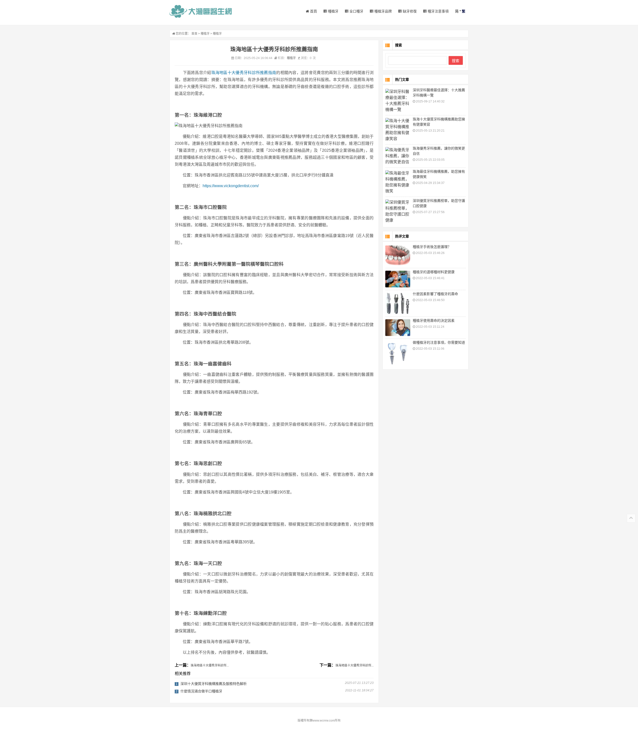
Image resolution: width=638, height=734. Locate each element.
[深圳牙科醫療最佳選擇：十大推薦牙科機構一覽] (397, 101)
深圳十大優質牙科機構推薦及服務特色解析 (213, 684)
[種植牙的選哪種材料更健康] (397, 279)
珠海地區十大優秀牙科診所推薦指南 (243, 73)
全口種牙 (355, 11)
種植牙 (332, 11)
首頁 (313, 11)
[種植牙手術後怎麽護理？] (397, 255)
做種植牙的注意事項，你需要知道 (439, 342)
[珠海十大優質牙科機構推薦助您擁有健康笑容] (397, 130)
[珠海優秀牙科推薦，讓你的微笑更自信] (397, 156)
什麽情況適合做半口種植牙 (201, 691)
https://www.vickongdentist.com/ (231, 186)
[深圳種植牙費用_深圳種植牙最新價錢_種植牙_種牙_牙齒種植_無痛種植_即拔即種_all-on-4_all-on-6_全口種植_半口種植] (200, 11)
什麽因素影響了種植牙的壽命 (435, 294)
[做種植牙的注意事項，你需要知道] (397, 353)
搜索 (455, 61)
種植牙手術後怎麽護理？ (432, 247)
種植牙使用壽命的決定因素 (434, 321)
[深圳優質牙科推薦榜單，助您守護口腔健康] (397, 211)
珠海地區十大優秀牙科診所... (210, 665)
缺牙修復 (409, 11)
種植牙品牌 (382, 11)
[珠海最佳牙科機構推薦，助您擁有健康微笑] (397, 182)
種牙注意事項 (438, 11)
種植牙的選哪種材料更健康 (434, 272)
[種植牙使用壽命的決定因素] (397, 327)
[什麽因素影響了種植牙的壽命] (397, 303)
